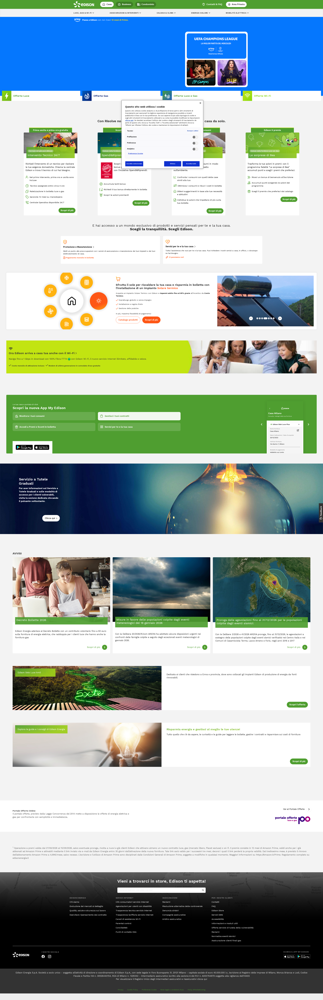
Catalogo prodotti (128, 320)
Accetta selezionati (134, 164)
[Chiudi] (200, 103)
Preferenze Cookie (149, 990)
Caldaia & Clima (165, 13)
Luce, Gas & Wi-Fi (83, 13)
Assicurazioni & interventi (124, 13)
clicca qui (202, 979)
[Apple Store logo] (289, 956)
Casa (109, 4)
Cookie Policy (132, 990)
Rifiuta (172, 164)
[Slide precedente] (251, 318)
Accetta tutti (191, 164)
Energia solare (199, 13)
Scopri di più (151, 320)
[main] (161, 496)
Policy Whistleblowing (196, 990)
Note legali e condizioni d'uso (172, 990)
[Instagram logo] (49, 956)
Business (126, 4)
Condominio (147, 4)
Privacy (120, 990)
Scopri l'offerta (297, 704)
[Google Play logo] (303, 956)
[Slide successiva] (280, 318)
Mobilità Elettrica (236, 13)
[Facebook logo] (43, 956)
